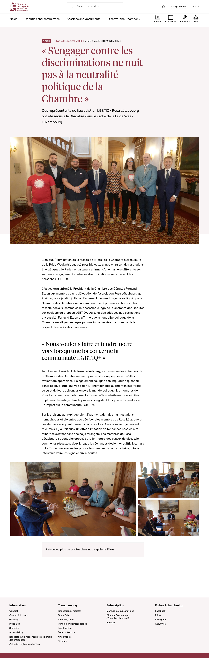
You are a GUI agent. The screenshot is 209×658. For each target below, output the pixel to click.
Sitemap (62, 641)
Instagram (160, 619)
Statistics (14, 628)
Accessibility (16, 632)
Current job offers (18, 615)
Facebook (160, 610)
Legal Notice (64, 628)
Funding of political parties (72, 623)
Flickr (158, 615)
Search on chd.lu (88, 6)
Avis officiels (64, 636)
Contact (13, 610)
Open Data (63, 615)
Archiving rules (66, 619)
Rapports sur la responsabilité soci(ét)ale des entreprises (30, 638)
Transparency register (69, 610)
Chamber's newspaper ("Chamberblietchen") (118, 617)
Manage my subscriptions (120, 610)
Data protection (66, 632)
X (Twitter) (160, 623)
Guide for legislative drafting (24, 644)
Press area (14, 623)
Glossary (14, 619)
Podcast (110, 622)
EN (194, 6)
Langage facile (179, 6)
